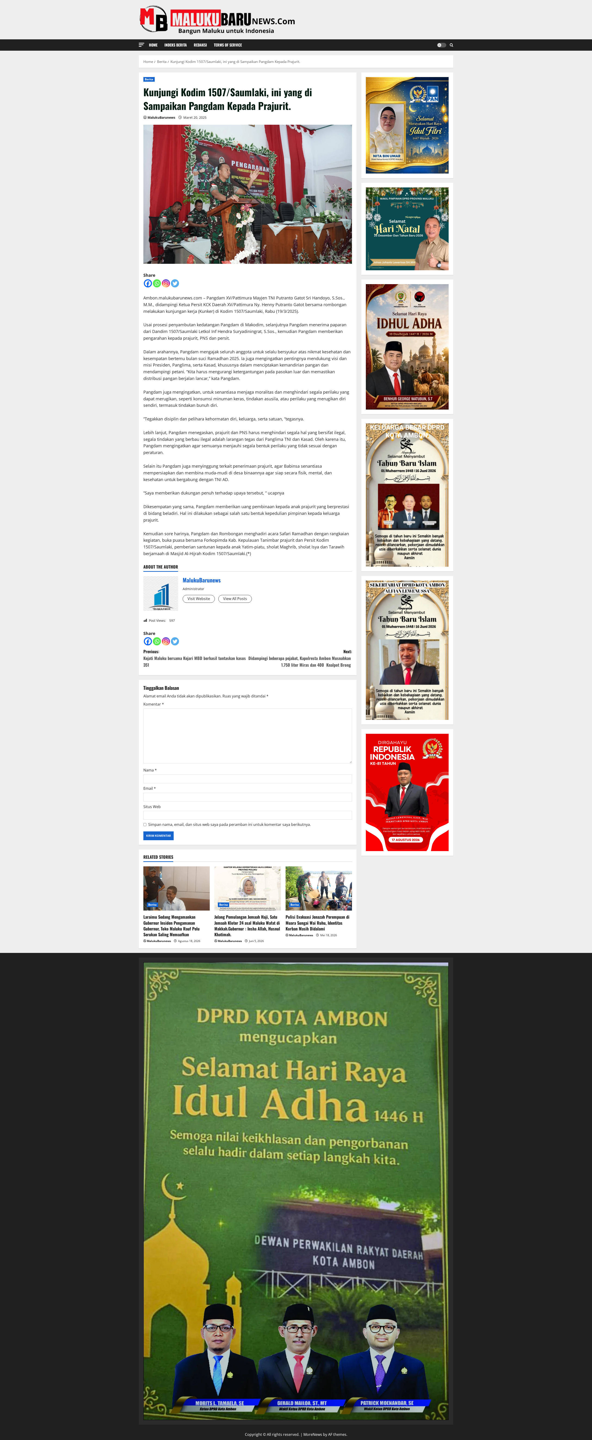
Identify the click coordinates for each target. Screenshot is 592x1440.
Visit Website (199, 598)
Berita (149, 79)
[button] (141, 45)
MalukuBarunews (161, 117)
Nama (150, 770)
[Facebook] (148, 283)
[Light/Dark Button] (441, 45)
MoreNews (312, 1434)
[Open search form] (451, 45)
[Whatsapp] (157, 283)
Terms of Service (228, 45)
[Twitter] (175, 283)
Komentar (153, 704)
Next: (300, 658)
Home (153, 45)
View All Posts (235, 598)
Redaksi (200, 45)
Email (149, 788)
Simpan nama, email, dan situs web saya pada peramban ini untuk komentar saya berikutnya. (229, 824)
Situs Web (152, 806)
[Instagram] (166, 283)
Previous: (194, 658)
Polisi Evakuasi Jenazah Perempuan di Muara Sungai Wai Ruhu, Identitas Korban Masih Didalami (317, 922)
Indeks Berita (175, 45)
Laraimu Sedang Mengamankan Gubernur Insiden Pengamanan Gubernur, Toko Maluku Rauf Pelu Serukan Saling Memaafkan (171, 925)
